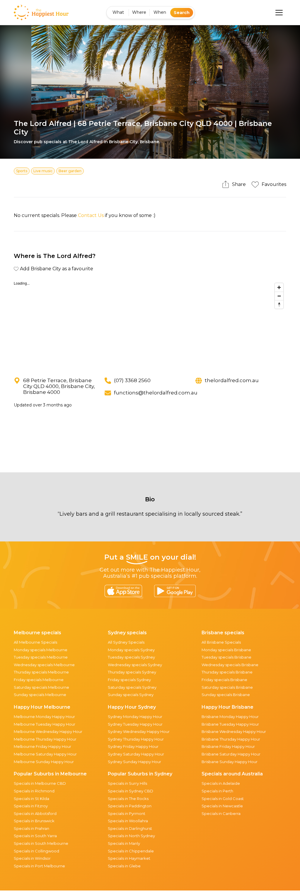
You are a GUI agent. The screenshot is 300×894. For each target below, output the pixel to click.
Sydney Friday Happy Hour (133, 746)
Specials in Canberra (221, 813)
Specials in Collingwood (36, 851)
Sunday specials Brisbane (226, 694)
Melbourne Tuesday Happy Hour (44, 724)
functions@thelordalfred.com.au (155, 393)
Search (182, 12)
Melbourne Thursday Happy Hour (45, 739)
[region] (150, 324)
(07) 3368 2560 (132, 380)
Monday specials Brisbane (226, 649)
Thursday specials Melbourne (41, 672)
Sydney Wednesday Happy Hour (139, 731)
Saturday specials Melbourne (41, 687)
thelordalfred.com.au (232, 380)
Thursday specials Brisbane (227, 672)
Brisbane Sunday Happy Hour (230, 761)
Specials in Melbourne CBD (40, 783)
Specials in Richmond (34, 791)
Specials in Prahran (31, 828)
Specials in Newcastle (222, 806)
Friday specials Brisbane (224, 679)
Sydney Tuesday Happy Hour (135, 724)
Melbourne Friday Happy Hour (42, 746)
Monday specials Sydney (131, 649)
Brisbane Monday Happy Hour (230, 716)
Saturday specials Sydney (132, 687)
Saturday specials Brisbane (227, 687)
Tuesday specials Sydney (131, 657)
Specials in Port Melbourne (39, 866)
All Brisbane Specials (221, 642)
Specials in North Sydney (131, 835)
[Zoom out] (279, 296)
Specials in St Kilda (31, 798)
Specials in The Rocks (128, 798)
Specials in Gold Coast (223, 798)
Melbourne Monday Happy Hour (44, 716)
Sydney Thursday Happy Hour (136, 739)
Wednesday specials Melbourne (44, 664)
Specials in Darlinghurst (130, 828)
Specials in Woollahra (128, 820)
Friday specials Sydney (129, 679)
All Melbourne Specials (35, 642)
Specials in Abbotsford (35, 813)
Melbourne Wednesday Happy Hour (48, 731)
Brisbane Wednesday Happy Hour (234, 731)
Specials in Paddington (129, 806)
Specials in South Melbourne (41, 843)
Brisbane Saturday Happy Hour (231, 754)
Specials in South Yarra (35, 835)
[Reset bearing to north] (279, 304)
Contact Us (91, 215)
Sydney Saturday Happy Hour (136, 754)
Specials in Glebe (124, 866)
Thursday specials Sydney (132, 672)
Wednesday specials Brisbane (230, 664)
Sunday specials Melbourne (40, 694)
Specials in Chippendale (131, 851)
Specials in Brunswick (34, 820)
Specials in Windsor (32, 858)
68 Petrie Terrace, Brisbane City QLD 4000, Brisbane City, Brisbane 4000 (59, 386)
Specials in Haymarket (129, 858)
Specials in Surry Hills (127, 783)
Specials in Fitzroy (31, 806)
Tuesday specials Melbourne (41, 657)
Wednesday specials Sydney (135, 664)
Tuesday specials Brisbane (226, 657)
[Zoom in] (279, 287)
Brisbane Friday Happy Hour (228, 746)
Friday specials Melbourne (39, 679)
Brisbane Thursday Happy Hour (231, 739)
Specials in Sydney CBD (130, 791)
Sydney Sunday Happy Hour (134, 761)
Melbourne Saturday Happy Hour (45, 754)
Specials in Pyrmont (126, 813)
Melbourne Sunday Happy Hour (44, 761)
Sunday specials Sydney (131, 694)
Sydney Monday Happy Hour (135, 716)
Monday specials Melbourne (40, 649)
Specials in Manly (124, 843)
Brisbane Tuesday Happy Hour (230, 724)
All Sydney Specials (126, 642)
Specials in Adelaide (221, 783)
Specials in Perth (217, 791)
